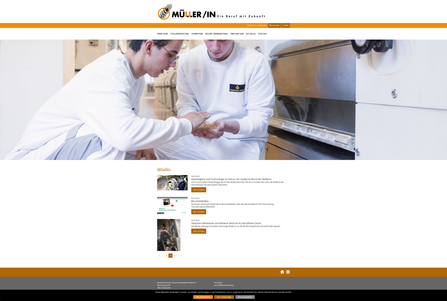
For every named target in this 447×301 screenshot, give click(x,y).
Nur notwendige (224, 297)
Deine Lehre (162, 33)
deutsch (251, 25)
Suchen (275, 25)
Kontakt (262, 33)
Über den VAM (237, 33)
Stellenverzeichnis (179, 33)
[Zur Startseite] (281, 273)
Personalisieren (245, 297)
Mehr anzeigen (198, 190)
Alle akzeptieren (203, 297)
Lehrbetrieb (197, 33)
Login (285, 25)
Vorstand (218, 282)
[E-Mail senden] (287, 273)
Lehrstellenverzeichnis (224, 285)
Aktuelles (251, 33)
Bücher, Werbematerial (216, 33)
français (262, 25)
